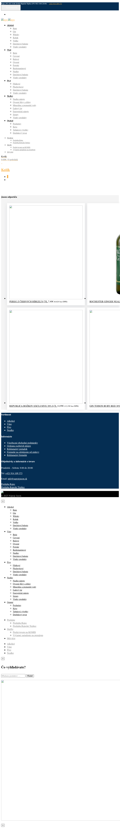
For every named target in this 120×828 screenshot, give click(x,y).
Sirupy (15, 114)
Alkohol (10, 25)
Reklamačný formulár (17, 455)
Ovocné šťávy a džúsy (22, 102)
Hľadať (30, 676)
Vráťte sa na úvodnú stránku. (86, 188)
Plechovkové (18, 86)
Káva (15, 126)
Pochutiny (17, 123)
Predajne (10, 138)
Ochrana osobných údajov (19, 445)
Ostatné (10, 120)
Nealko (16, 71)
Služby (9, 145)
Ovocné (16, 62)
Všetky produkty (20, 46)
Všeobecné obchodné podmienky (22, 442)
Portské (16, 65)
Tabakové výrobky (20, 129)
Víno (9, 49)
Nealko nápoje (19, 99)
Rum (15, 28)
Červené (16, 56)
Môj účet (10, 152)
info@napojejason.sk (17, 478)
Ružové (16, 59)
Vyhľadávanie (11, 7)
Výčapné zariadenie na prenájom (24, 149)
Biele (15, 53)
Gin (14, 31)
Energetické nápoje (21, 111)
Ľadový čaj (17, 108)
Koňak (15, 37)
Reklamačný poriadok (17, 448)
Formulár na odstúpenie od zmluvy (23, 451)
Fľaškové (16, 83)
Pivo (9, 80)
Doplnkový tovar (20, 133)
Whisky (16, 34)
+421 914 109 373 (55, 3)
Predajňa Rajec (18, 140)
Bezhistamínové (19, 68)
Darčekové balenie (20, 43)
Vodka (15, 40)
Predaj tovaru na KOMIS (21, 147)
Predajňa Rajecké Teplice (21, 142)
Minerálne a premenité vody (24, 105)
